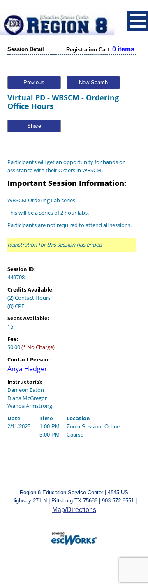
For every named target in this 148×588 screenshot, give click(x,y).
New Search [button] (93, 82)
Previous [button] (33, 82)
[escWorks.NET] (74, 537)
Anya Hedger (27, 368)
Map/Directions (74, 509)
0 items (123, 49)
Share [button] (34, 126)
